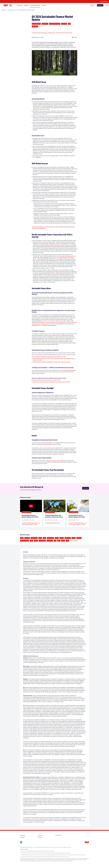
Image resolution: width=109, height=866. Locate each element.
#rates (56, 537)
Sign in (92, 5)
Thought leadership (35, 5)
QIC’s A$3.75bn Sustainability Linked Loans (45, 257)
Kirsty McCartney (60, 32)
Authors (23, 837)
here (34, 811)
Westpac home (103, 1)
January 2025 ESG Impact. (38, 373)
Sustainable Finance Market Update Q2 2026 (30, 516)
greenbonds (35, 26)
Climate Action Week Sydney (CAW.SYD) (56, 460)
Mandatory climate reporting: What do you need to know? (47, 380)
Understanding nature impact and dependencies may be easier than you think (51, 381)
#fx (55, 540)
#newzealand (50, 537)
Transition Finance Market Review (52, 335)
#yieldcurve (67, 537)
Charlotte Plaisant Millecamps (40, 32)
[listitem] (31, 513)
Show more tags (74, 540)
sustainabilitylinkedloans (54, 23)
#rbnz (63, 540)
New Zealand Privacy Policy (50, 563)
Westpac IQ (4, 10)
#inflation (79, 537)
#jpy (59, 540)
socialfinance (45, 23)
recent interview (51, 473)
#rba (31, 540)
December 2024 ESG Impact (69, 370)
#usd (44, 537)
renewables (64, 23)
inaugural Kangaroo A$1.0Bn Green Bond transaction (57, 271)
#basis (35, 540)
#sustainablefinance (26, 512)
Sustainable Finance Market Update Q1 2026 (77, 516)
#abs (67, 540)
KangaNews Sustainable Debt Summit (47, 444)
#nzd (40, 537)
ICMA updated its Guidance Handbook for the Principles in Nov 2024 (49, 356)
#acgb (73, 537)
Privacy (40, 835)
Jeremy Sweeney (76, 524)
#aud (22, 537)
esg (69, 23)
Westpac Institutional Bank (53, 523)
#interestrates (34, 537)
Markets (26, 5)
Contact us (58, 835)
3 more (35, 524)
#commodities (42, 540)
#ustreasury (49, 540)
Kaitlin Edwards (29, 524)
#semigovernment (24, 540)
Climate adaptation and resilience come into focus (54, 516)
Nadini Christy (51, 32)
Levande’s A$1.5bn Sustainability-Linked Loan (50, 243)
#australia (27, 537)
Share (74, 37)
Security (41, 837)
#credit (61, 537)
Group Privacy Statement (74, 563)
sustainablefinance (36, 23)
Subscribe (100, 5)
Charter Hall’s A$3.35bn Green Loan (67, 256)
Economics (20, 5)
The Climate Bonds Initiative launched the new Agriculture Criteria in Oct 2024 (52, 361)
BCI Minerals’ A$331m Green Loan (51, 245)
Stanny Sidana (68, 32)
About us (44, 5)
